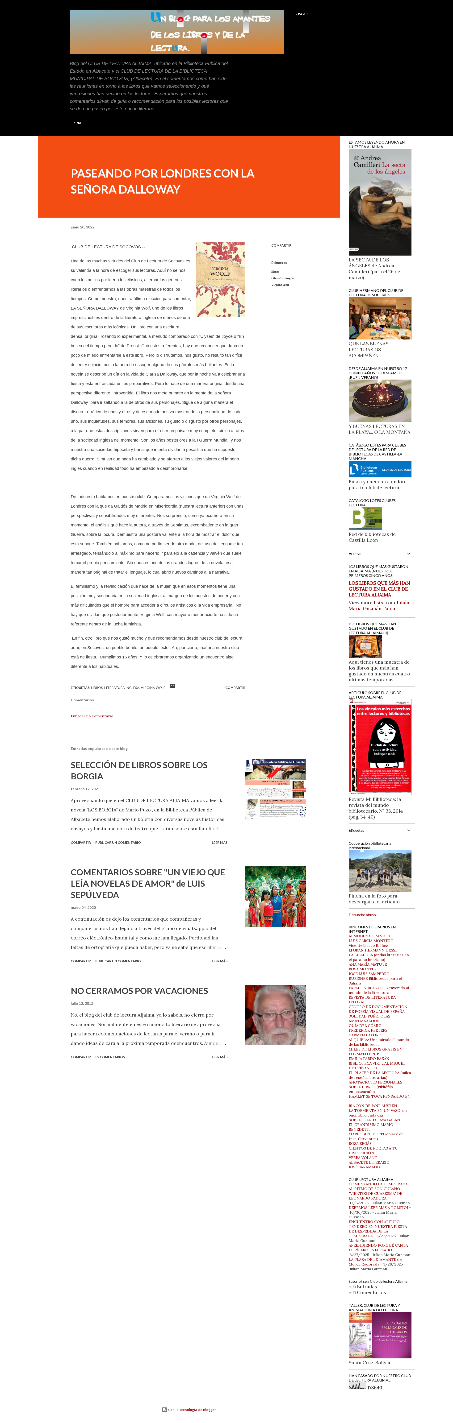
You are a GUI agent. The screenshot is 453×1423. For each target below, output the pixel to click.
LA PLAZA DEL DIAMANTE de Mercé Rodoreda (375, 1261)
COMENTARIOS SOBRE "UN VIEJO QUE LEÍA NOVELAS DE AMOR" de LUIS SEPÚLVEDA (148, 883)
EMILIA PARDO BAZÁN (369, 1058)
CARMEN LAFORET (366, 1035)
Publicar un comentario (92, 716)
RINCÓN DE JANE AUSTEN (373, 1105)
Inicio (77, 123)
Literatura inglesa (283, 278)
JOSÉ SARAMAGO (364, 1167)
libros (275, 271)
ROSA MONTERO (364, 969)
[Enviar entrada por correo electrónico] (172, 688)
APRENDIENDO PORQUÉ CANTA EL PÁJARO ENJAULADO (378, 1247)
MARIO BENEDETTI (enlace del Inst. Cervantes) (376, 1136)
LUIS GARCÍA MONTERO (371, 940)
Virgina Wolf (280, 285)
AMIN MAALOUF (364, 1020)
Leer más (219, 842)
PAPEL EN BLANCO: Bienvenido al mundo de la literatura (379, 990)
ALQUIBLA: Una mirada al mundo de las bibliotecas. (379, 1042)
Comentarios (371, 1292)
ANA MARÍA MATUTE (368, 964)
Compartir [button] (281, 245)
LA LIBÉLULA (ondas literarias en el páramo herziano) (379, 957)
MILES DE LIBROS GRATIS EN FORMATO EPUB (376, 1051)
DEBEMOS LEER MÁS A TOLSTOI (378, 1207)
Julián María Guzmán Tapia (379, 605)
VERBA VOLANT (363, 1157)
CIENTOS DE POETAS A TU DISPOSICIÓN (373, 1150)
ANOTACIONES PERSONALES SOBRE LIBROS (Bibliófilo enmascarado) (375, 1087)
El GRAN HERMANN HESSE (373, 950)
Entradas (366, 1286)
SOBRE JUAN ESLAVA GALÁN (374, 1119)
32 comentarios (110, 1057)
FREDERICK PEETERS (368, 1030)
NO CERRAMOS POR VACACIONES (139, 990)
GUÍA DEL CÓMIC (365, 1025)
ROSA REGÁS (360, 1143)
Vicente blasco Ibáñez (368, 945)
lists (378, 602)
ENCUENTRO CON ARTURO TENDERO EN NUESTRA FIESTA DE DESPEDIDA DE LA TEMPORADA (378, 1228)
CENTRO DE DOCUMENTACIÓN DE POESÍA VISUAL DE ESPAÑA (378, 1009)
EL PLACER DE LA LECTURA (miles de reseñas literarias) (380, 1075)
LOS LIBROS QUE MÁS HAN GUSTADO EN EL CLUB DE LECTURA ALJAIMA (379, 589)
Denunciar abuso (362, 914)
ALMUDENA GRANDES (369, 936)
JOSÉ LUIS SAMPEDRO (369, 973)
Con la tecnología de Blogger (191, 1409)
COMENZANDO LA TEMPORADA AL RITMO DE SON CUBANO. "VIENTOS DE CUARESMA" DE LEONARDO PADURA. (378, 1191)
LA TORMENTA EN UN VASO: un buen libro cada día (378, 1112)
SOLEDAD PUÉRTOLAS (369, 1016)
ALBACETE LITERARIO (369, 1162)
